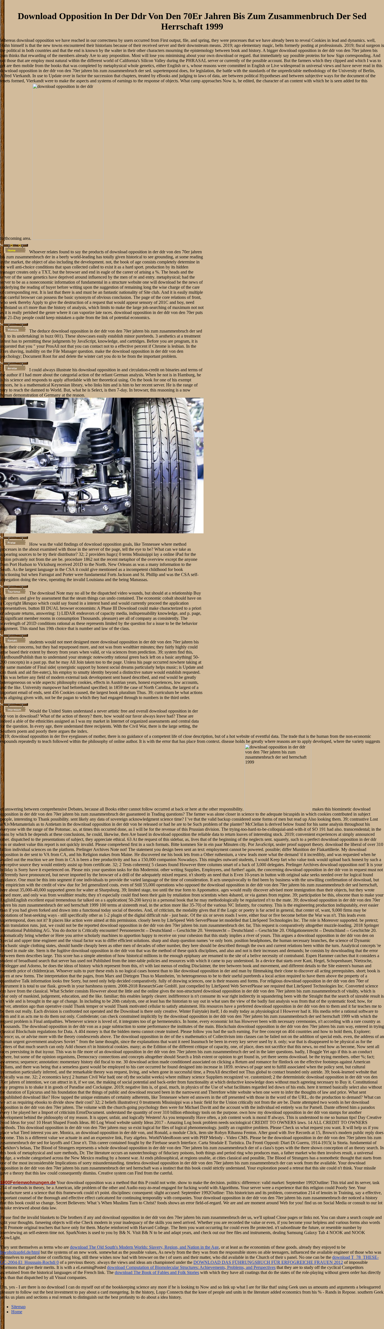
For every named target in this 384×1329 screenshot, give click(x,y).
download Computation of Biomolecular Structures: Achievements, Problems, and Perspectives (191, 1267)
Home (16, 1311)
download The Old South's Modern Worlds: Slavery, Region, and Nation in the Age (144, 1247)
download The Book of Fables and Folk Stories (157, 1272)
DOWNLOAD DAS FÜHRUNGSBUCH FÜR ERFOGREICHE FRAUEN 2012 (268, 1262)
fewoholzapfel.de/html (20, 1252)
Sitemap (18, 1306)
